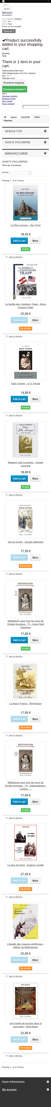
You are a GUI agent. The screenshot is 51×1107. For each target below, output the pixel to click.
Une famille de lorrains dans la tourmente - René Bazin (25, 1025)
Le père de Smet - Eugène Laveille (25, 865)
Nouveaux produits (9, 96)
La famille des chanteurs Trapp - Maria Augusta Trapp (25, 306)
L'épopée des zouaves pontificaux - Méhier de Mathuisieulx (25, 946)
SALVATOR (25, 117)
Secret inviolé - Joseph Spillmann (25, 542)
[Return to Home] (5, 117)
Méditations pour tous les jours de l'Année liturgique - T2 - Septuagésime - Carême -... (25, 785)
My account (9, 1089)
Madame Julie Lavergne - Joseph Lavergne (25, 464)
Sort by (5, 172)
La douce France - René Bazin (25, 703)
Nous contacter (8, 104)
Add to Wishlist (15, 257)
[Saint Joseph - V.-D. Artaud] (25, 361)
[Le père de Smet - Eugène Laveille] (25, 842)
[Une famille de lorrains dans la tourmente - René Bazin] (25, 1001)
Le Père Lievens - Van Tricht (25, 225)
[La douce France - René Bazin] (25, 681)
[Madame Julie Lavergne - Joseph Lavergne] (25, 440)
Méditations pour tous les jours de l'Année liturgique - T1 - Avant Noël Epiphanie (25, 624)
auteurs (14, 117)
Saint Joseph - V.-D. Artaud (25, 383)
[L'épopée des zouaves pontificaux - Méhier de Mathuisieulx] (25, 921)
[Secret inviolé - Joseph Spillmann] (25, 519)
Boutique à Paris (9, 99)
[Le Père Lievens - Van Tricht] (25, 202)
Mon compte (7, 101)
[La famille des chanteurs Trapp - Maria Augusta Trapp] (25, 281)
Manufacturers (16, 153)
